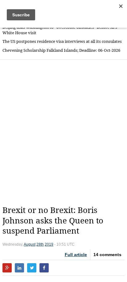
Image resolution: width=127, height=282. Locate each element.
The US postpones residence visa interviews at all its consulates (62, 41)
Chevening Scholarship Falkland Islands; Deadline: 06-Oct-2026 (61, 50)
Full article (76, 254)
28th (40, 244)
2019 (49, 244)
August (29, 244)
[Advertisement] (63, 132)
